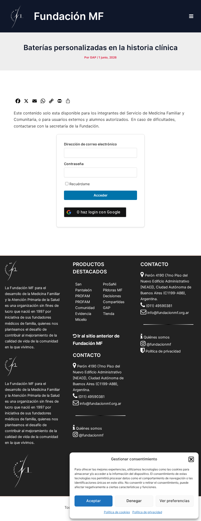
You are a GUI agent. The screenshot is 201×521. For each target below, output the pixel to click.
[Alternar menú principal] (191, 16)
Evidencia (83, 313)
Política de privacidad (147, 512)
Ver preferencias (174, 500)
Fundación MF (69, 16)
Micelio (81, 319)
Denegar (134, 500)
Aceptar (93, 500)
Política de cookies (117, 512)
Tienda (108, 313)
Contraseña (74, 164)
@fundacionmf (91, 435)
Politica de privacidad (163, 351)
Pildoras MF (113, 290)
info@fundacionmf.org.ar (100, 403)
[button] (191, 459)
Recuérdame (79, 184)
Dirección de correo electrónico (90, 144)
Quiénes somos (89, 428)
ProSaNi (109, 284)
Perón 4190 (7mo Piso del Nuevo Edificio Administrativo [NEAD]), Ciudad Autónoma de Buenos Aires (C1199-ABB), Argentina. (98, 378)
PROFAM (82, 296)
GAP (106, 308)
